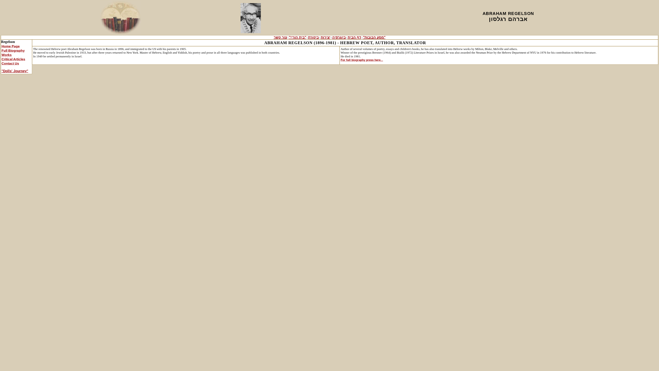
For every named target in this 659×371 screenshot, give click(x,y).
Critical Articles (13, 59)
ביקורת (313, 37)
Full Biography (13, 50)
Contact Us (10, 63)
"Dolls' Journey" (15, 71)
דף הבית (354, 37)
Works (7, 55)
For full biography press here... (362, 60)
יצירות (325, 37)
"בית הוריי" (297, 37)
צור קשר (280, 37)
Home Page (11, 46)
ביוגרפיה (339, 37)
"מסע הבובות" (374, 37)
